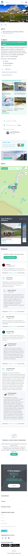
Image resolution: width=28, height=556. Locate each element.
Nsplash (8, 264)
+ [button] (26, 171)
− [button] (26, 173)
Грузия (2, 514)
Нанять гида (6, 142)
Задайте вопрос (11, 257)
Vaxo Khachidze (10, 331)
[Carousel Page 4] (12, 20)
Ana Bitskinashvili (10, 368)
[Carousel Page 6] (13, 20)
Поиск (14, 485)
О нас (2, 517)
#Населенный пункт (7, 75)
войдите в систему (12, 272)
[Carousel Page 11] (16, 20)
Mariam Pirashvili (12, 290)
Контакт (3, 520)
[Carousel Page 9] (15, 20)
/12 (24, 19)
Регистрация (4, 523)
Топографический (12, 168)
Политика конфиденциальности (8, 526)
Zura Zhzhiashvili (10, 316)
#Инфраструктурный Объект (9, 72)
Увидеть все (22, 218)
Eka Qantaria (9, 277)
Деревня (3, 35)
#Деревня (7, 69)
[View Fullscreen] (26, 168)
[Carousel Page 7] (14, 20)
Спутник (19, 168)
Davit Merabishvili (12, 344)
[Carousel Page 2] (11, 20)
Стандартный (4, 168)
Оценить (14, 454)
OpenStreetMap (25, 214)
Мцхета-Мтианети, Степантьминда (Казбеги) (13, 32)
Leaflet (19, 214)
